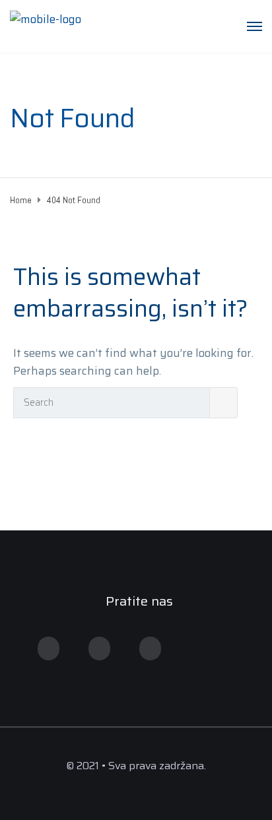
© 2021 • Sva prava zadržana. (136, 765)
